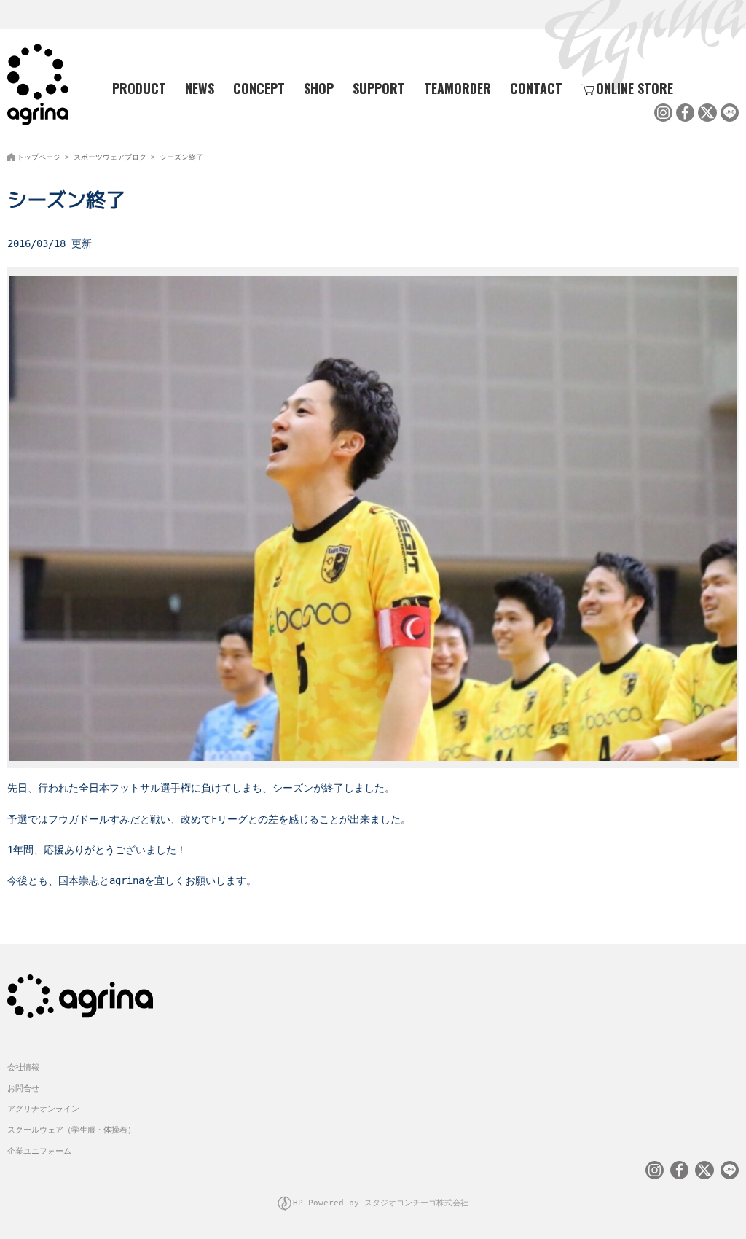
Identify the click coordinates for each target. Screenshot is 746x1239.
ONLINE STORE (634, 88)
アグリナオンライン (43, 1109)
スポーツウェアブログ (110, 157)
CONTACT (536, 88)
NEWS (199, 88)
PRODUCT (138, 88)
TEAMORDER (457, 88)
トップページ (38, 157)
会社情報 (23, 1067)
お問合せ (23, 1088)
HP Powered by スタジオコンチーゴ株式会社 (380, 1203)
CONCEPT (259, 88)
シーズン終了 (181, 157)
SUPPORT (379, 88)
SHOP (319, 88)
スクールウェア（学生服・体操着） (71, 1130)
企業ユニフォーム (39, 1151)
